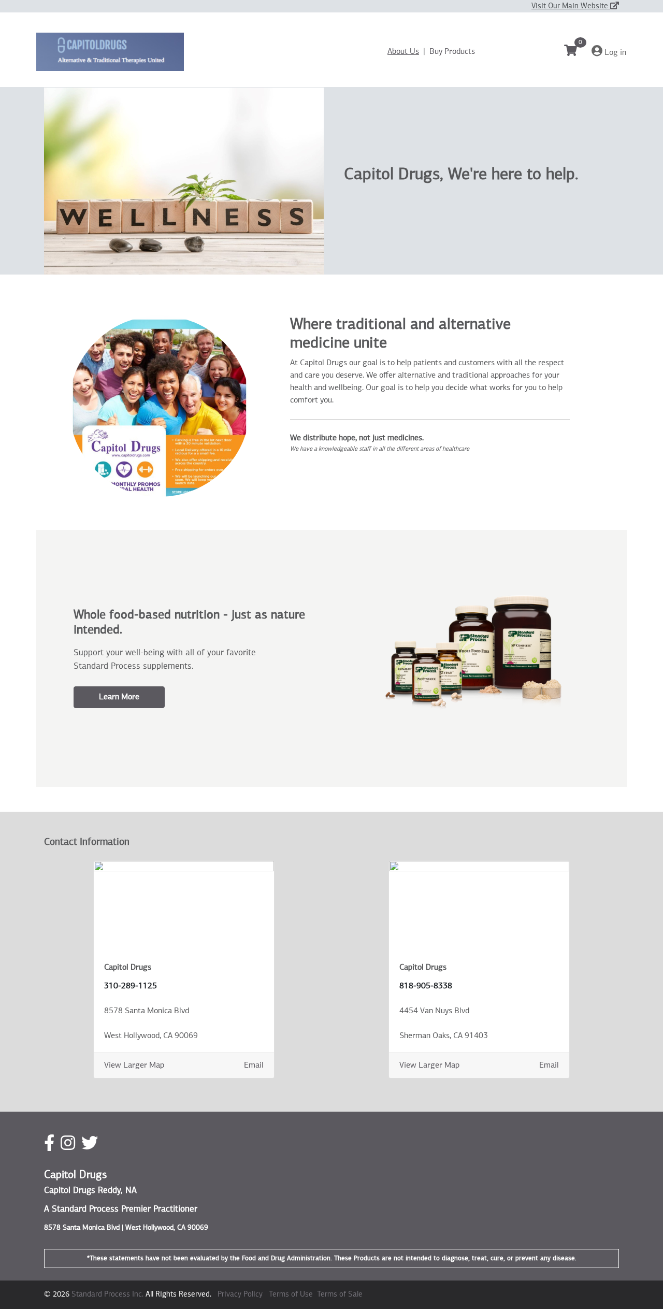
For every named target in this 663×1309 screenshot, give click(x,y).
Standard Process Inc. (107, 1294)
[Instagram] (68, 1144)
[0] (576, 52)
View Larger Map (134, 1065)
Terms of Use (291, 1294)
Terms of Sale (340, 1294)
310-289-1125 (130, 986)
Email (254, 1065)
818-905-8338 (425, 986)
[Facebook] (49, 1144)
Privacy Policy (240, 1294)
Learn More (119, 697)
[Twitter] (89, 1144)
